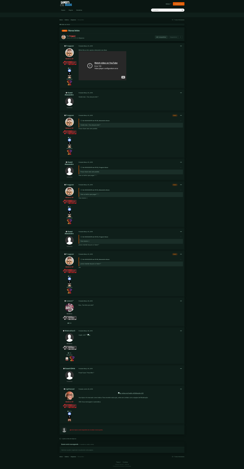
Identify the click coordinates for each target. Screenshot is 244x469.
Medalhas (79, 10)
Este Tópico (174, 10)
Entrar (168, 4)
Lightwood (69, 389)
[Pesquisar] (182, 10)
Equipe (63, 10)
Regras (71, 10)
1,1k (70, 353)
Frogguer (70, 46)
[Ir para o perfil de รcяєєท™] (69, 307)
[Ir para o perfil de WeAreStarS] (69, 337)
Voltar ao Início (65, 24)
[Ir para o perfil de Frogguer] (63, 37)
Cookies (125, 462)
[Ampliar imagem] (89, 335)
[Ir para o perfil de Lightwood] (69, 395)
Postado (86, 46)
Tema (118, 462)
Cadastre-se (178, 4)
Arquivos (81, 38)
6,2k (70, 411)
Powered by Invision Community (122, 466)
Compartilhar (162, 37)
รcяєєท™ (70, 301)
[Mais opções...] (181, 46)
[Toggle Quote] (81, 120)
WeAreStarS (70, 331)
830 (70, 323)
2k (70, 68)
